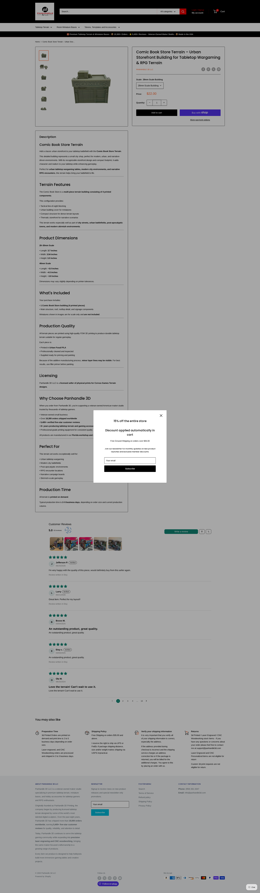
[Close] (161, 415)
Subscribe (130, 468)
